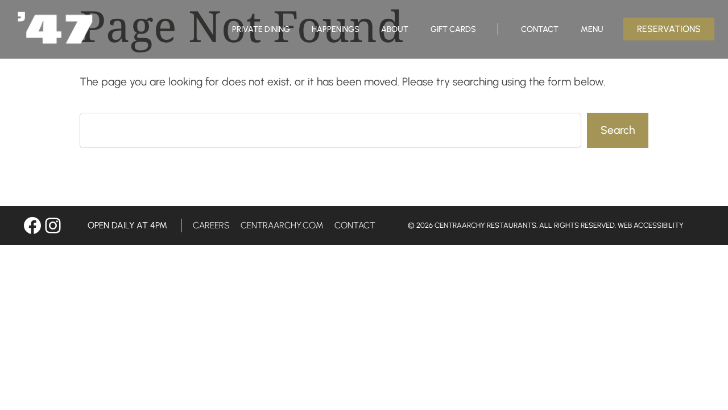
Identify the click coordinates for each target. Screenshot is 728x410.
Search (618, 130)
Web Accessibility (651, 225)
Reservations (669, 28)
